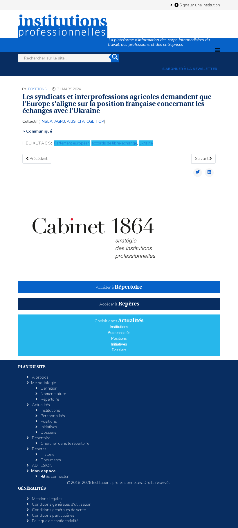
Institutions (119, 327)
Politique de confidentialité (54, 521)
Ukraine (146, 143)
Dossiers (119, 350)
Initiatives (119, 344)
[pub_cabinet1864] (119, 232)
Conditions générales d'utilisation (61, 504)
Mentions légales (46, 499)
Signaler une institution (199, 5)
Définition (48, 388)
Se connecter (56, 476)
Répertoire (49, 399)
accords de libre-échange (114, 143)
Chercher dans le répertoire (64, 443)
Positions (37, 89)
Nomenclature (53, 394)
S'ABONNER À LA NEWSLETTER (189, 68)
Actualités (40, 405)
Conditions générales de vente (58, 510)
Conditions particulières (52, 515)
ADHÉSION (41, 465)
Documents (50, 460)
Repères (38, 449)
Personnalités (119, 332)
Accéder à (119, 287)
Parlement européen (72, 143)
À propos (39, 377)
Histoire (47, 454)
